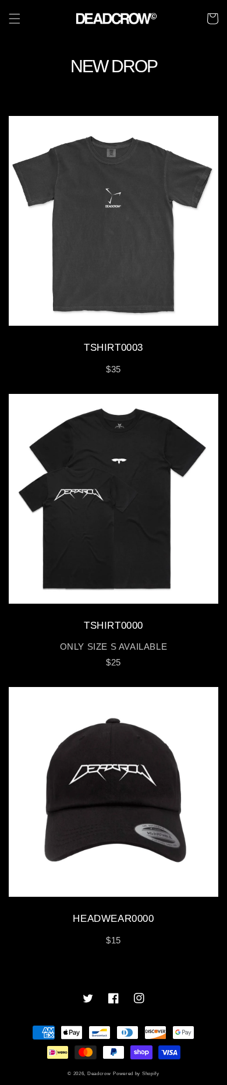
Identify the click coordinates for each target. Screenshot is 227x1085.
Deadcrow (99, 1073)
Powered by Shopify (136, 1073)
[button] (14, 18)
